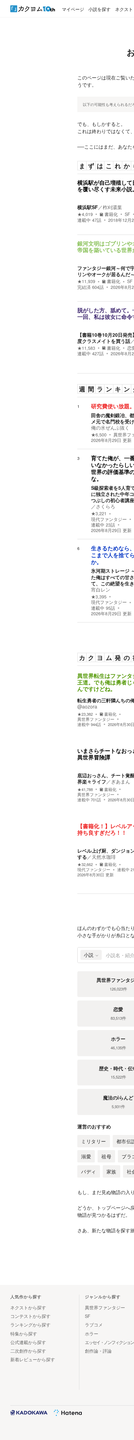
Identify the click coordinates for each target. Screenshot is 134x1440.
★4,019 (85, 214)
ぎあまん (120, 781)
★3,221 (99, 513)
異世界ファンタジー (95, 719)
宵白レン (100, 589)
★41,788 (85, 789)
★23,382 (85, 714)
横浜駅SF (87, 207)
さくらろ (105, 506)
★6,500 (99, 434)
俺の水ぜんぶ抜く (110, 427)
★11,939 (86, 281)
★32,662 (85, 864)
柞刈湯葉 (112, 207)
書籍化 (111, 214)
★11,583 (86, 348)
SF (127, 214)
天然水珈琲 (104, 856)
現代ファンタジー (109, 519)
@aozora (87, 706)
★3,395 (99, 596)
